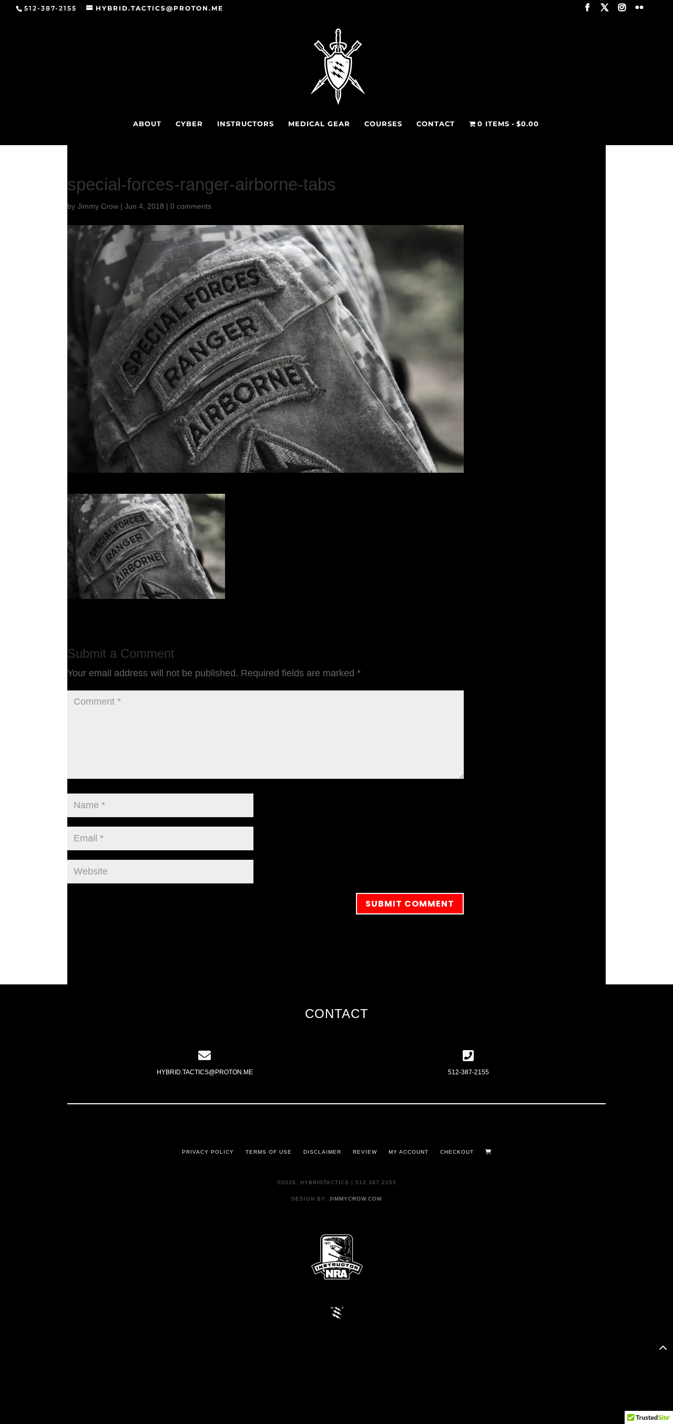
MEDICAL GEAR (319, 124)
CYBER (189, 124)
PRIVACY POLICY (208, 1152)
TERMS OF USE (269, 1152)
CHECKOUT (457, 1152)
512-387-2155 (468, 1072)
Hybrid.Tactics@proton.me (205, 1072)
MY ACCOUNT (409, 1152)
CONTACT (435, 124)
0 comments (190, 206)
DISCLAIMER (322, 1152)
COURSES (383, 124)
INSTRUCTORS (245, 124)
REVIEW (365, 1152)
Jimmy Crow (97, 206)
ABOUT (147, 124)
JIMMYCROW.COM (355, 1199)
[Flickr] (640, 10)
